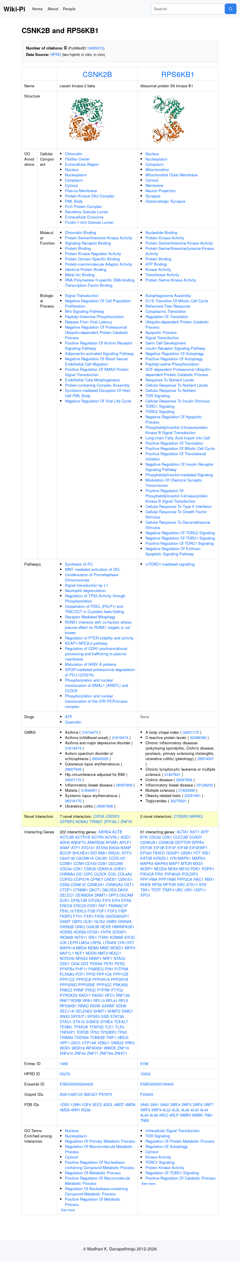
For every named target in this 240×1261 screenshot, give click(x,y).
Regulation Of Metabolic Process (93, 1172)
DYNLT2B (79, 900)
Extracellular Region (82, 164)
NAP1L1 (67, 953)
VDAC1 (103, 1042)
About (52, 8)
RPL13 (99, 1000)
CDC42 (155, 837)
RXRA (95, 1006)
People (69, 8)
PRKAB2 (120, 984)
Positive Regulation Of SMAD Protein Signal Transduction (96, 371)
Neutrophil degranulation (85, 590)
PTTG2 (117, 990)
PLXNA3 (67, 974)
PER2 (120, 963)
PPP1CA (104, 974)
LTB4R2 (109, 942)
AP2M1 (112, 842)
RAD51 (98, 995)
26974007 (206, 758)
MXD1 (198, 863)
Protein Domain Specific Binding (92, 259)
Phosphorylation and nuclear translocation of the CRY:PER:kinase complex (96, 701)
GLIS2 (99, 921)
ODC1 (65, 963)
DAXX (123, 890)
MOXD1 (117, 948)
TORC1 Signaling (159, 406)
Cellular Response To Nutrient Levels (176, 385)
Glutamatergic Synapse (165, 201)
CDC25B (115, 863)
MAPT (174, 863)
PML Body (74, 201)
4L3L (176, 1109)
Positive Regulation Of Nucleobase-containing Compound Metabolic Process (99, 1164)
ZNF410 (66, 1053)
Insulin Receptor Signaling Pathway (175, 348)
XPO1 (145, 895)
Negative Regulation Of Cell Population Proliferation (98, 303)
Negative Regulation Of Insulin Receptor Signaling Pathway (179, 466)
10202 (145, 1073)
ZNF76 (126, 821)
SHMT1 (99, 1011)
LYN (121, 942)
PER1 (109, 963)
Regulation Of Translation (166, 316)
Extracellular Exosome (84, 217)
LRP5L (96, 942)
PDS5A (96, 963)
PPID (90, 974)
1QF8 (86, 1104)
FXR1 (88, 916)
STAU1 (66, 1021)
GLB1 (88, 921)
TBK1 (145, 890)
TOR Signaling (157, 395)
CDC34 (66, 868)
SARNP (108, 1006)
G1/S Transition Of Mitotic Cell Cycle (176, 300)
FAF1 (102, 905)
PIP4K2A (173, 874)
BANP (126, 847)
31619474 (90, 732)
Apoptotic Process (161, 332)
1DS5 (64, 1104)
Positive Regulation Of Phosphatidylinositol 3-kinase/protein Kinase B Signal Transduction (176, 496)
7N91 (208, 1115)
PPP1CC (67, 979)
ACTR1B (82, 837)
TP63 (122, 1032)
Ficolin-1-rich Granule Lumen (89, 222)
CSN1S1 (125, 879)
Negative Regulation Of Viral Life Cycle (98, 401)
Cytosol (71, 185)
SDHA (121, 1006)
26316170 (73, 800)
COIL (112, 874)
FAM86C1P (118, 905)
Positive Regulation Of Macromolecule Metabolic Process (97, 1180)
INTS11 (80, 937)
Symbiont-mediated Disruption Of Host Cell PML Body (97, 393)
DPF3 (113, 895)
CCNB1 (66, 863)
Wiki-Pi (14, 9)
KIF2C (129, 937)
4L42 (185, 1109)
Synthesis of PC (79, 564)
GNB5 (111, 921)
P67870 (105, 1094)
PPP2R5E (86, 984)
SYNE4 (106, 1021)
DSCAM (126, 895)
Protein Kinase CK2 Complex (89, 196)
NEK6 (173, 868)
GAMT (65, 921)
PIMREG (96, 969)
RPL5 (123, 1000)
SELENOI (84, 1011)
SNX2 (65, 1016)
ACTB (117, 832)
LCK (63, 942)
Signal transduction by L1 (86, 585)
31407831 (172, 774)
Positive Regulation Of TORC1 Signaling (179, 543)
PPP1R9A (148, 879)
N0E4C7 (91, 1094)
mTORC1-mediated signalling (170, 564)
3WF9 (156, 1109)
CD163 (91, 863)
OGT (85, 963)
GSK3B (92, 926)
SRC (181, 884)
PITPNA (121, 969)
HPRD (55, 54)
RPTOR (169, 884)
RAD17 (85, 995)
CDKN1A (104, 868)
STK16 (79, 1021)
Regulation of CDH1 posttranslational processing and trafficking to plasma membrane (96, 654)
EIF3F (171, 847)
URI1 (188, 890)
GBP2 (77, 921)
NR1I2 (184, 868)
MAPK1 (184, 858)
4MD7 (119, 1104)
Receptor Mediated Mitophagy (90, 617)
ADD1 (126, 837)
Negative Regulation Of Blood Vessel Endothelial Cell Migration (96, 361)
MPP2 (130, 948)
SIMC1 (127, 1011)
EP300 (146, 853)
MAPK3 (198, 858)
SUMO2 (92, 1021)
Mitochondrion (157, 169)
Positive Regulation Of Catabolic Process (180, 1178)
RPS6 (157, 884)
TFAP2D (96, 1027)
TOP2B (82, 1032)
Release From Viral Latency (88, 322)
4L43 (195, 1109)
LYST (130, 942)
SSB (105, 1016)
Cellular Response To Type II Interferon (178, 506)
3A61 (154, 1104)
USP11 (200, 890)
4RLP (174, 1115)
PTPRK (103, 990)
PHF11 (81, 969)
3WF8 (145, 1109)
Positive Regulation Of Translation (174, 443)
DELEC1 (67, 895)
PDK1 (195, 868)
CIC (79, 874)
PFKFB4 (67, 969)
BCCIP (65, 853)
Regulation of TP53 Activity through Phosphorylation (95, 598)
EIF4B (182, 847)
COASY (195, 837)
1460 (64, 1063)
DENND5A (84, 895)
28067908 (124, 785)
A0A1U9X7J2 (71, 1094)
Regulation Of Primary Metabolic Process (100, 1141)
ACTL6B (67, 837)
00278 (65, 1073)
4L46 (154, 1115)
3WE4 (175, 1104)
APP (205, 832)
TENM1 (66, 1027)
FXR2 (99, 916)
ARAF (65, 847)
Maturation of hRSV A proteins (90, 664)
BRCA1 (114, 853)
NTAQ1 (120, 958)
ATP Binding (156, 264)
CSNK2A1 (95, 884)
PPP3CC (104, 984)
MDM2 (93, 948)
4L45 (144, 1115)
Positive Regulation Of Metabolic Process (93, 1201)
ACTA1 (183, 832)
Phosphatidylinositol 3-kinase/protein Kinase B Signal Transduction (176, 429)
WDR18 (78, 1048)
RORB (76, 1000)
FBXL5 (80, 911)
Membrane (154, 185)
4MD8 (130, 1104)
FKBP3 (66, 916)
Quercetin (73, 722)
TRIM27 (96, 821)
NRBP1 (95, 958)
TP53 (94, 1032)
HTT (197, 853)
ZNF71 (92, 1053)
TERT (156, 890)
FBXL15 (66, 911)
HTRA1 (93, 932)
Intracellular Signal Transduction (172, 1130)
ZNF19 (123, 1048)
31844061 (89, 790)
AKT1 (195, 832)
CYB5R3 (181, 816)
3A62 (164, 1104)
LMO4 (84, 942)
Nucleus (72, 169)
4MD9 (65, 1109)
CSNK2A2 (114, 884)
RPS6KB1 (178, 74)
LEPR (73, 942)
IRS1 (92, 937)
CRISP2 (112, 816)
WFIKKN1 (94, 1048)
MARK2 (196, 816)
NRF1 (107, 958)
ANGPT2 (78, 842)
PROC (90, 990)
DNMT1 (101, 895)
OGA (75, 963)
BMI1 (102, 853)
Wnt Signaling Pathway (84, 311)
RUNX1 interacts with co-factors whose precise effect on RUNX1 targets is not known (98, 627)
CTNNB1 (80, 890)
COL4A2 (125, 874)
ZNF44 (80, 1053)
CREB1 (110, 879)
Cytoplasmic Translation (165, 311)
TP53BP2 (108, 1032)
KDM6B (116, 937)
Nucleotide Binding (161, 232)
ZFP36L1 (111, 821)
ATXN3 (102, 847)
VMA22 (117, 1042)
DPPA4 (198, 842)
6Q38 (85, 1109)
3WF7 (209, 1104)
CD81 (102, 863)
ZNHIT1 (120, 1053)
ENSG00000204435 (76, 1084)
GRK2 (80, 926)
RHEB (145, 884)
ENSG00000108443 (157, 1084)
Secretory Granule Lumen (86, 211)
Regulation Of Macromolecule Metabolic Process (99, 1149)
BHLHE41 (81, 853)
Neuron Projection (160, 190)
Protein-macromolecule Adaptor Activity (98, 264)
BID (93, 853)
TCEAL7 (121, 1021)
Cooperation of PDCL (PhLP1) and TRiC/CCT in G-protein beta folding (94, 608)
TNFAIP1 (67, 1032)
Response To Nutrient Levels (169, 380)
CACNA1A (85, 858)
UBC (179, 890)
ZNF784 (106, 1053)
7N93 (144, 1120)
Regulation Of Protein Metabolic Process (180, 1141)
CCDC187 (117, 858)
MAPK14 (67, 948)
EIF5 (106, 900)
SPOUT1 (78, 1016)
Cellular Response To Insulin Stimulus (177, 401)
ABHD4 (104, 832)
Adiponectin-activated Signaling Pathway (99, 353)
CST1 (129, 884)
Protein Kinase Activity (164, 237)
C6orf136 (67, 858)
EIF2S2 (94, 900)
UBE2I (122, 1037)
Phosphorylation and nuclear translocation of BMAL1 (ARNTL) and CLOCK (96, 685)
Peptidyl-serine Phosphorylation (172, 364)
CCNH (78, 863)
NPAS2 (82, 958)
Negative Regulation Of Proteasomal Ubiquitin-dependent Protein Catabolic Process (96, 332)
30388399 (198, 737)
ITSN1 (103, 937)
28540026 (100, 758)
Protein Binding (78, 248)
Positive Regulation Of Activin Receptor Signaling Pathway (98, 345)
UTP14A (89, 1042)
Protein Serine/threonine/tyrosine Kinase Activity (179, 250)
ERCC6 (66, 905)
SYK (203, 884)
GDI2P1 (173, 853)
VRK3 (130, 1042)
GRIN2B (67, 926)
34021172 (73, 779)
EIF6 (116, 900)
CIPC (88, 874)
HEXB (105, 926)
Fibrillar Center (77, 159)
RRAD (83, 1006)
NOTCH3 (67, 958)
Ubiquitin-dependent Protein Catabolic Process (177, 324)
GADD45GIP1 (117, 916)
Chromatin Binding (80, 232)
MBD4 (81, 948)
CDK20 (90, 868)
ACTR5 (97, 837)
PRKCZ (66, 990)
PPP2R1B (119, 979)
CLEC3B (180, 837)
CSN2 (65, 884)
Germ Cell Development (165, 343)
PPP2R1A (101, 979)
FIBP (122, 911)
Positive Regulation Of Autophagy (174, 358)
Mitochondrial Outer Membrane (171, 175)
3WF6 (198, 1104)
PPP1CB (120, 974)
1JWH (75, 1104)
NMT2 (103, 953)
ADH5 (65, 842)
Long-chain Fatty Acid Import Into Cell (177, 438)
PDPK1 (208, 868)
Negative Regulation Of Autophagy (174, 353)
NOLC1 (115, 953)
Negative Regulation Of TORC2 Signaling (180, 532)
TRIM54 (66, 1037)
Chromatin (73, 153)
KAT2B (146, 858)
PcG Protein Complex (83, 206)
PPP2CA (83, 979)
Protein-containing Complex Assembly (97, 385)
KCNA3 (82, 821)
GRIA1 (186, 853)
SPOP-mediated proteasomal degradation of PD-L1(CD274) (100, 672)
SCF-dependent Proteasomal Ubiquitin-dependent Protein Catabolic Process (178, 371)
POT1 (80, 974)
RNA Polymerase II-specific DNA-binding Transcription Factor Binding (99, 282)
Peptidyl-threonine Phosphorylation (94, 316)
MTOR (186, 863)
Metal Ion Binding (80, 274)
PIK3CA (147, 874)
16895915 (95, 47)
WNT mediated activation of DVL (92, 569)
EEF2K (146, 847)
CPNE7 (96, 879)
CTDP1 (66, 890)
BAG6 (114, 847)
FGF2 (112, 911)
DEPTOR (183, 842)
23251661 (192, 795)
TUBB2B (97, 1037)
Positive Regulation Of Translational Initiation (175, 456)
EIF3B (159, 847)
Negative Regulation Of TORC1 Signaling (180, 538)
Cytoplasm (74, 180)
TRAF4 (168, 890)
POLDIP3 (190, 874)
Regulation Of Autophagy (166, 1146)
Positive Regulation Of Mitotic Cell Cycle (180, 448)
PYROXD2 (69, 995)
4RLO (163, 1115)
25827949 (73, 769)
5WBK (197, 1115)
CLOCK (100, 874)
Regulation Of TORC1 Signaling (172, 1172)
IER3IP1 (119, 932)
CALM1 (101, 858)
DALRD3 (109, 890)
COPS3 (66, 879)
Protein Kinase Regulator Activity (93, 253)
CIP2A (98, 816)
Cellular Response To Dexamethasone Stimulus (177, 524)
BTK (144, 837)
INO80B (66, 937)
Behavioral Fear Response (167, 306)
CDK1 (78, 868)
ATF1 (75, 847)
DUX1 (65, 900)
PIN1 (109, 969)
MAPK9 (161, 863)
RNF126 (123, 995)
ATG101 (88, 847)
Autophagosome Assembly (168, 295)
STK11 (192, 884)
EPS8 (126, 900)
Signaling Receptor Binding (88, 243)
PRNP (78, 990)
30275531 (178, 800)
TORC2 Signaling (159, 411)
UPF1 (64, 1042)
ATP (68, 716)
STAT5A (117, 1016)
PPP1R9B (167, 879)
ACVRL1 (112, 837)
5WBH (185, 1115)
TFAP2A (81, 1027)
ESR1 (92, 905)
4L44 (204, 1109)
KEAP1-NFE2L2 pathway (86, 643)
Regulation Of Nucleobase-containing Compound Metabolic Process (96, 1191)
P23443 (146, 1094)
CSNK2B (97, 74)
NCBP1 (146, 868)
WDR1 (65, 1048)
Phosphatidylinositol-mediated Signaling (179, 474)
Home (37, 8)
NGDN (91, 953)
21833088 (187, 790)
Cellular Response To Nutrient (170, 390)
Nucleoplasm (76, 175)
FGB (91, 911)
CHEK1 (120, 868)
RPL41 (111, 1000)
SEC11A (67, 1011)
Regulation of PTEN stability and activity (99, 638)
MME (104, 948)
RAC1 (198, 879)
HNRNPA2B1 (123, 926)
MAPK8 (146, 863)
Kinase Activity (158, 269)
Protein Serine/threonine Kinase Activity (99, 237)
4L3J (166, 1109)
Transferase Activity (162, 274)
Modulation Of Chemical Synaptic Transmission (173, 482)
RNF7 (64, 1000)
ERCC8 (79, 905)
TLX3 (119, 1027)
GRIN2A (125, 921)
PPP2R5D (68, 984)
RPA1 (87, 1000)
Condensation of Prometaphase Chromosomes (91, 577)
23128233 (204, 785)
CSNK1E (78, 884)
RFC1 (110, 995)
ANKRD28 (95, 842)
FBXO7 (159, 853)
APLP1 (125, 842)
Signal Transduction (81, 295)
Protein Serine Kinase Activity (170, 280)
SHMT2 (113, 1011)
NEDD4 (160, 868)
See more (68, 1209)
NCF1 (80, 953)
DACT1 (95, 890)
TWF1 (111, 1037)
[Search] (230, 9)
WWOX (110, 1048)
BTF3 (126, 853)
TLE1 (109, 1027)
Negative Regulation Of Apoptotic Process (173, 419)
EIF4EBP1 (198, 847)
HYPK (106, 932)
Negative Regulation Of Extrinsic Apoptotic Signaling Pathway (173, 551)
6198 (144, 1063)
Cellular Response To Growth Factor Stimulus (176, 514)
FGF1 (101, 911)
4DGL (108, 1104)
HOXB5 (66, 932)
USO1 (76, 1042)
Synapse (152, 196)
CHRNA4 (67, 874)
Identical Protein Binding (85, 269)
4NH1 (75, 1109)
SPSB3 (93, 1016)
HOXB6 (79, 932)
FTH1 (78, 916)
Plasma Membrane (81, 190)
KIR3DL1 (161, 858)
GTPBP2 (67, 821)
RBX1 (210, 879)
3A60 (144, 1104)
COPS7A (81, 879)
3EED (97, 1104)
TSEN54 (81, 1037)
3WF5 (186, 1104)
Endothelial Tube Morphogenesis (92, 380)
